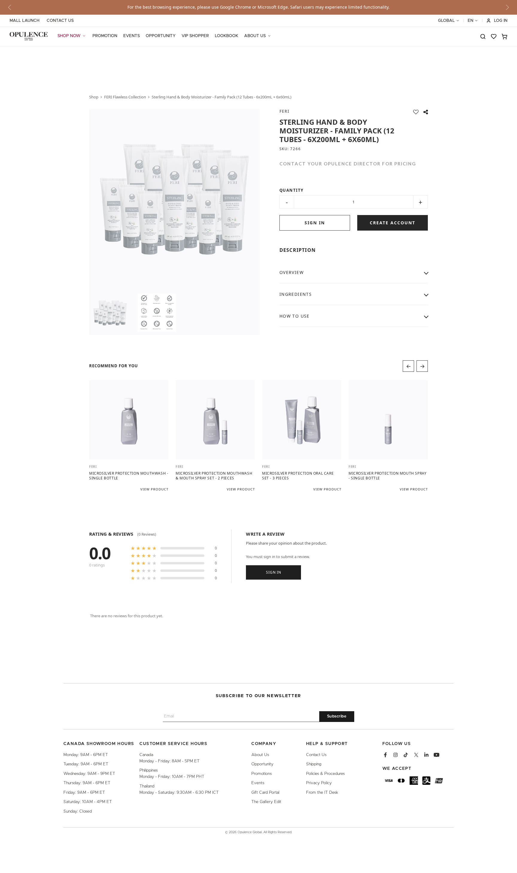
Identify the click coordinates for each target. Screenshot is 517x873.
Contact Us (316, 755)
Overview (291, 272)
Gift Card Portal (265, 792)
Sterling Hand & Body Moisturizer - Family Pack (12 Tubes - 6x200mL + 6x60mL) (221, 97)
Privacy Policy (319, 783)
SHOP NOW (68, 36)
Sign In (273, 572)
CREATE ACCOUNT (392, 223)
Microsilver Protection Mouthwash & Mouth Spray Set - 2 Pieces (214, 476)
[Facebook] (385, 755)
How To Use (294, 316)
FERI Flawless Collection (125, 97)
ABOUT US (255, 36)
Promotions (261, 774)
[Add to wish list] (416, 112)
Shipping (313, 764)
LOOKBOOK (226, 36)
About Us (260, 755)
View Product (154, 489)
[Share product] (425, 112)
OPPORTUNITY (161, 36)
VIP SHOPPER (195, 36)
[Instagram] (396, 755)
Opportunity (262, 764)
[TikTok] (406, 755)
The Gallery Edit (266, 802)
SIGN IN (315, 223)
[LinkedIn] (426, 755)
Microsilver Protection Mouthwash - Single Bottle (128, 476)
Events (257, 783)
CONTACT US (60, 21)
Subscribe (337, 716)
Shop (93, 97)
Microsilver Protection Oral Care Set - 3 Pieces (298, 476)
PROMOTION (104, 36)
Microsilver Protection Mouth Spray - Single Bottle (387, 476)
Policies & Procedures (325, 774)
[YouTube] (437, 755)
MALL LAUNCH (24, 21)
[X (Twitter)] (416, 755)
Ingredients (295, 294)
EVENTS (131, 36)
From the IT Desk (322, 792)
